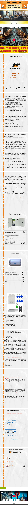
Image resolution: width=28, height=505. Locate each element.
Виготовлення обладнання (18, 19)
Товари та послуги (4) (6, 23)
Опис (1, 23)
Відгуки (12, 23)
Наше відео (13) (16, 23)
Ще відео (6, 502)
